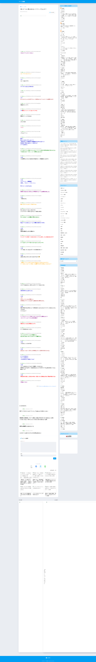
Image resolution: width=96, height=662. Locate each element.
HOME (48, 657)
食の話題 (62, 252)
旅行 (61, 239)
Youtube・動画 (63, 190)
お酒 (55, 470)
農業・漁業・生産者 (64, 247)
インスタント (63, 196)
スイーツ (62, 209)
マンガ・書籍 (63, 222)
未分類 (62, 241)
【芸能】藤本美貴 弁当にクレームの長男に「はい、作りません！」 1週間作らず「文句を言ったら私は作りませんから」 (68, 152)
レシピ (62, 224)
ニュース (62, 215)
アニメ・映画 (63, 194)
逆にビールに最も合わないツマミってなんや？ (47, 386)
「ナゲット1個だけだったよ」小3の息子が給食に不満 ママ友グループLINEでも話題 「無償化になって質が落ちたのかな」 (68, 145)
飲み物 (62, 254)
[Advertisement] (38, 63)
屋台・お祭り (63, 235)
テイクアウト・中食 (64, 211)
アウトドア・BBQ (64, 192)
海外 (61, 243)
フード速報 (22, 1)
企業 (61, 226)
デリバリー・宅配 (64, 213)
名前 (21, 453)
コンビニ (62, 207)
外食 (61, 230)
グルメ (62, 205)
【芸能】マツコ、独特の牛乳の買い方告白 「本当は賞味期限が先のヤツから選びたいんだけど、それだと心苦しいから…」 (68, 163)
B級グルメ (62, 188)
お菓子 (62, 198)
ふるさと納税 (63, 220)
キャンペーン (63, 203)
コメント (22, 441)
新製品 (62, 237)
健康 (61, 228)
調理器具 (62, 245)
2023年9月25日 (27, 415)
